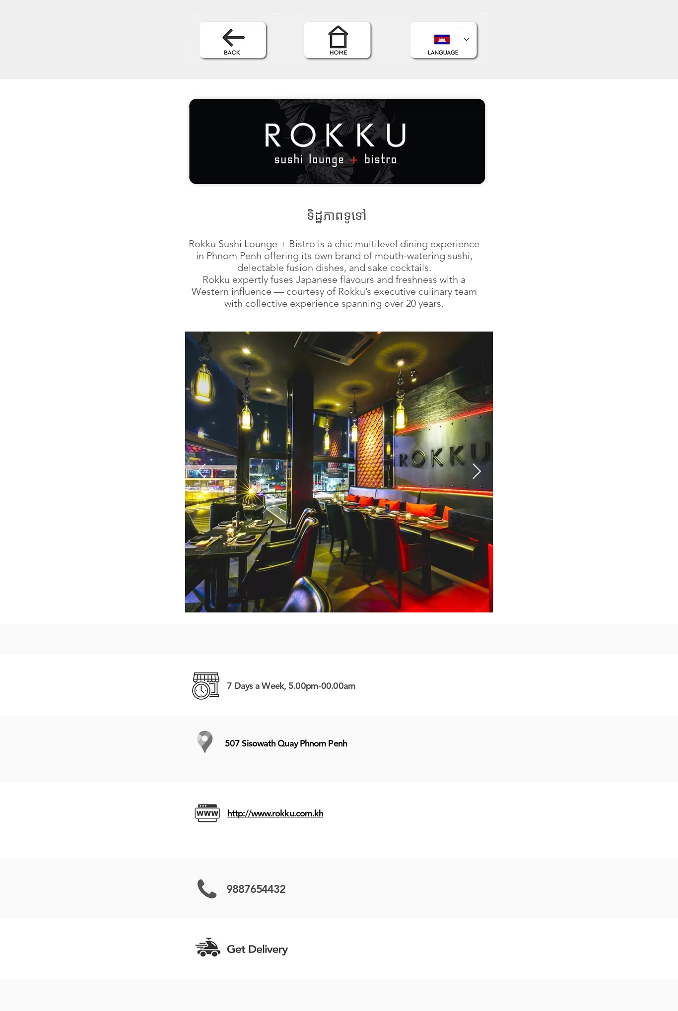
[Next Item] (476, 472)
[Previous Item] (201, 472)
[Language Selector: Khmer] (451, 39)
